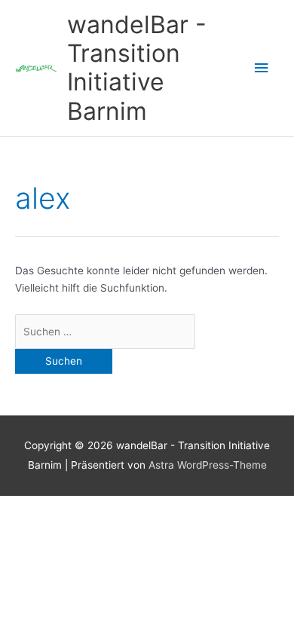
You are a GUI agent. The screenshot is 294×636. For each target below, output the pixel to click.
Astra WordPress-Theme (208, 465)
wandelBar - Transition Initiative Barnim (137, 68)
